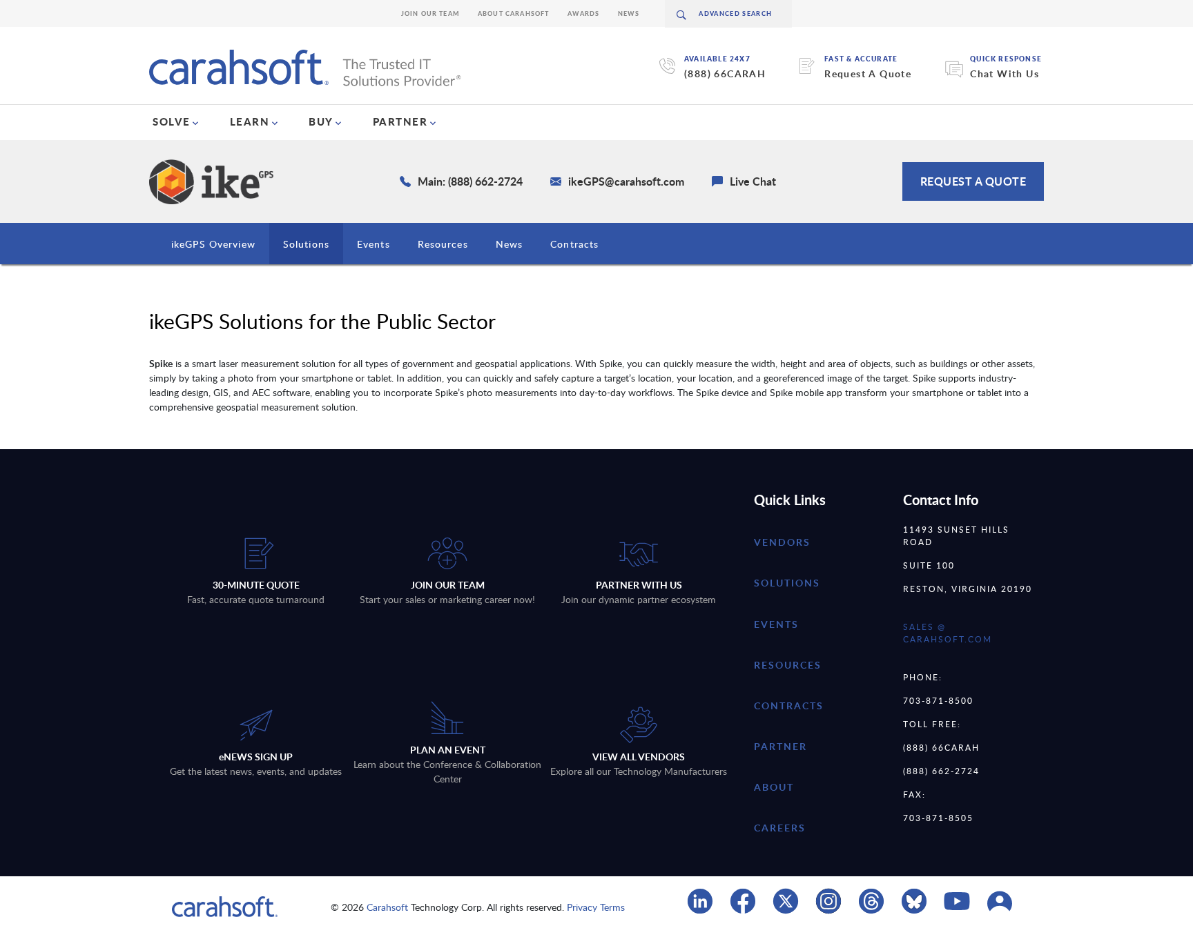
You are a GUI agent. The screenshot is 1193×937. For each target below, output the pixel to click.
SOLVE (172, 121)
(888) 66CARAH (725, 73)
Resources (443, 243)
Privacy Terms (596, 907)
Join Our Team (430, 13)
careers (780, 827)
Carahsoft (387, 907)
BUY (321, 121)
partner (780, 746)
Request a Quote (973, 181)
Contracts (574, 243)
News (629, 13)
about (774, 786)
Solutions (306, 243)
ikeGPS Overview (213, 243)
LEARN (250, 121)
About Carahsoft (514, 13)
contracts (789, 705)
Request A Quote (867, 73)
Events (373, 243)
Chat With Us (1004, 73)
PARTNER (400, 121)
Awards (584, 13)
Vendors (782, 542)
